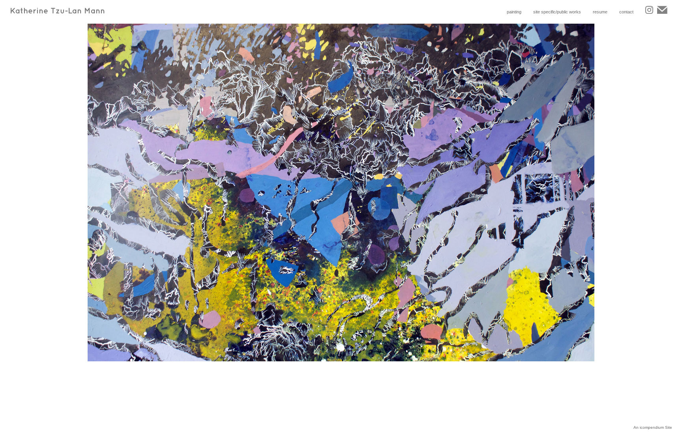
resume (600, 11)
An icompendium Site (652, 427)
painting (514, 11)
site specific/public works (557, 11)
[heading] (135, 14)
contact (626, 11)
